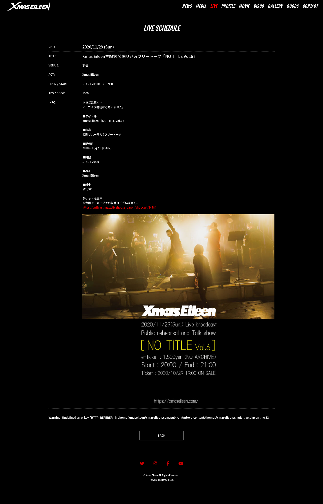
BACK (161, 435)
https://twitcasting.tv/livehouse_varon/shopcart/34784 (119, 207)
